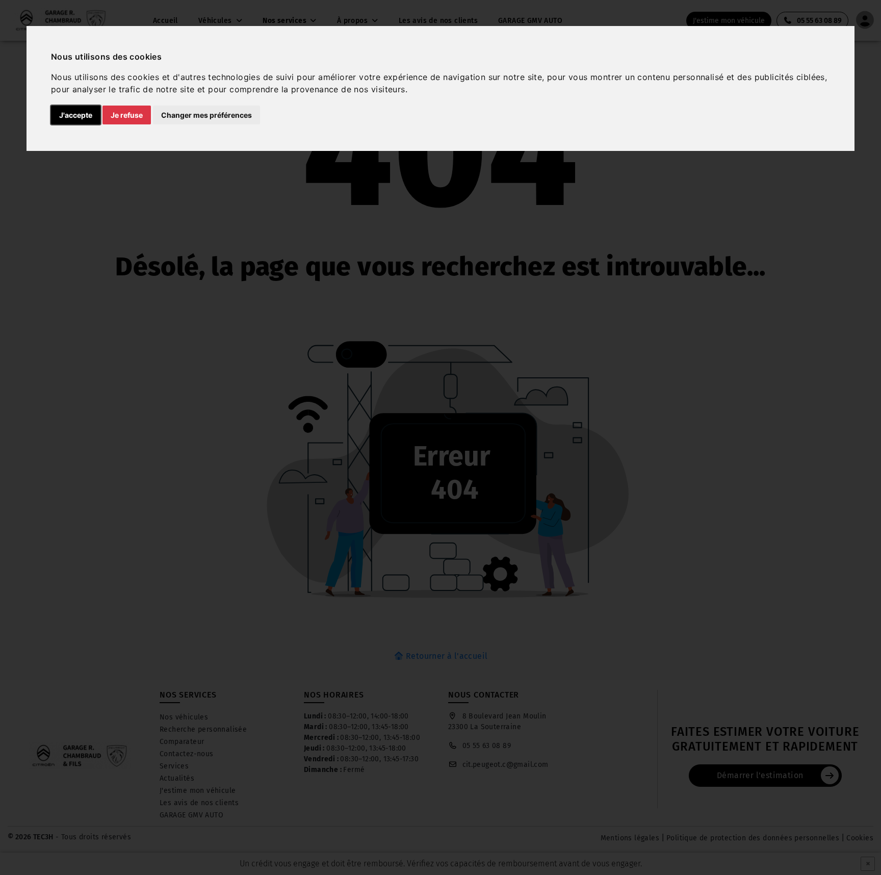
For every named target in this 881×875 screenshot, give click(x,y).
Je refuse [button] (127, 115)
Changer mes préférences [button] (206, 115)
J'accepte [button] (75, 115)
